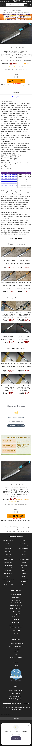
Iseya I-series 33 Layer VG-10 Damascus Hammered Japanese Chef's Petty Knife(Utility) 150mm (8, 388)
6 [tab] (18, 47)
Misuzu (24, 570)
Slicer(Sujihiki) (16, 603)
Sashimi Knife (16, 597)
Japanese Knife (25, 60)
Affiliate (16, 652)
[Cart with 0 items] (30, 4)
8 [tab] (21, 47)
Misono (24, 540)
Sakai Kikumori (24, 559)
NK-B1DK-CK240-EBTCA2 (9, 179)
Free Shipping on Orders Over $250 (16, 1)
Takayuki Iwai (24, 579)
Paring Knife (16, 611)
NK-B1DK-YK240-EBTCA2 (9, 177)
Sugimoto (24, 565)
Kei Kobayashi (24, 543)
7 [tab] (20, 47)
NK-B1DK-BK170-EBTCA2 (9, 183)
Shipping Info (15, 97)
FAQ (16, 660)
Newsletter (16, 649)
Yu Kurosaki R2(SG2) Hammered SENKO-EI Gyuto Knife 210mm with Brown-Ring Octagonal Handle (8, 315)
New (17, 60)
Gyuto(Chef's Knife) (7, 60)
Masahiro (8, 557)
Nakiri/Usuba (16, 622)
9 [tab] (23, 47)
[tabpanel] (16, 33)
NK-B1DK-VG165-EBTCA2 (9, 185)
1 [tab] (11, 47)
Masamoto (8, 554)
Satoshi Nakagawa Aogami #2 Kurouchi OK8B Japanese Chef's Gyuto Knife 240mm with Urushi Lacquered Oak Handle (23, 261)
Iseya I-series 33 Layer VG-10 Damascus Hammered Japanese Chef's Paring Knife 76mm (24, 366)
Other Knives (16, 630)
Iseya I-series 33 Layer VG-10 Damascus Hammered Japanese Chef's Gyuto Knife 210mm (8, 366)
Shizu (24, 551)
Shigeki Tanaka (8, 559)
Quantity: (16, 74)
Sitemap (16, 663)
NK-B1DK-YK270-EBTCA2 (9, 174)
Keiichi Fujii (8, 573)
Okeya (8, 576)
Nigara (24, 573)
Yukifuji (24, 562)
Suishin (24, 576)
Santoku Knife (16, 600)
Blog (16, 654)
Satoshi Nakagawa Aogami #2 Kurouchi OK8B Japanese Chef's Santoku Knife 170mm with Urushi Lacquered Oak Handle (8, 285)
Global (24, 568)
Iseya (8, 543)
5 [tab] (17, 47)
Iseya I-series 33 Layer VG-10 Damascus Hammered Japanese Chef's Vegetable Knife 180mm (24, 388)
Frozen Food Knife (16, 628)
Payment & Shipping (16, 646)
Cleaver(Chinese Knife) (16, 625)
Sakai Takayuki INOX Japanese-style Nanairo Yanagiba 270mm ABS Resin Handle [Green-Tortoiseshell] (8, 337)
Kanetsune (8, 548)
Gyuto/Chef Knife (16, 594)
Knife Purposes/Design (16, 643)
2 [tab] (12, 47)
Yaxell (8, 546)
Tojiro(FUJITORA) (8, 584)
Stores (16, 665)
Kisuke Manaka (24, 546)
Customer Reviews (16, 657)
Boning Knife (16, 616)
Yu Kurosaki (8, 568)
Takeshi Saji (8, 562)
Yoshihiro (8, 570)
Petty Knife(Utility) (16, 608)
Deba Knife (16, 619)
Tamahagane (24, 581)
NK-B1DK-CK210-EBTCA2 (9, 181)
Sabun (24, 554)
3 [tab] (14, 47)
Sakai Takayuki (8, 540)
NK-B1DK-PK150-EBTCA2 (9, 187)
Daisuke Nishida (24, 548)
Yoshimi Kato (8, 565)
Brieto (8, 581)
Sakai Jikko (24, 557)
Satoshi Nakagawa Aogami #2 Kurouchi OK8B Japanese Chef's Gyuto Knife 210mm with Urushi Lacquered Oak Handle (8, 261)
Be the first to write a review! (16, 425)
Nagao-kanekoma (8, 579)
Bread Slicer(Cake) (16, 605)
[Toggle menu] (2, 5)
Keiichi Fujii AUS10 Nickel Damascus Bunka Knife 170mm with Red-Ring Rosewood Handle (24, 337)
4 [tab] (15, 47)
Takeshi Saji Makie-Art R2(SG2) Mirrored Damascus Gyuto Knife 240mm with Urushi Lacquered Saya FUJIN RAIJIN (23, 315)
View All (24, 584)
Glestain (8, 551)
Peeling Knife (16, 614)
